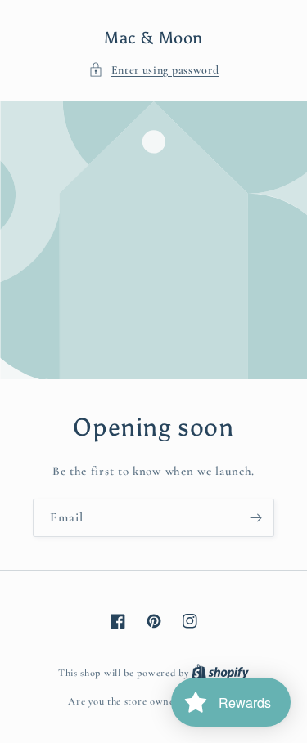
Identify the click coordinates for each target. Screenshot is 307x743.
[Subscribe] (255, 518)
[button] (153, 70)
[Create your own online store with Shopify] (220, 672)
